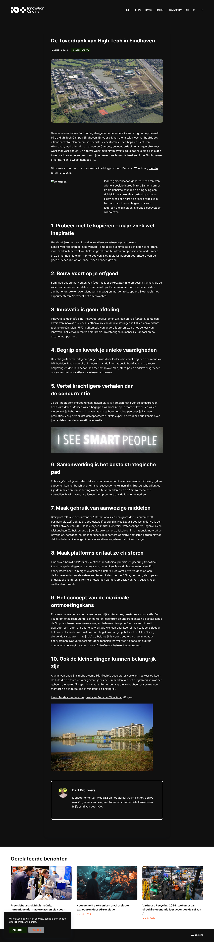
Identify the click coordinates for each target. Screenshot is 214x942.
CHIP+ (138, 10)
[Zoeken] (202, 10)
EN (194, 10)
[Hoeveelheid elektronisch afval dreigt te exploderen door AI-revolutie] (107, 883)
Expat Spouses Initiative (138, 521)
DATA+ (148, 10)
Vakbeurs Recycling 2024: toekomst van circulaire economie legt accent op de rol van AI (171, 909)
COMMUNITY (175, 10)
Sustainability (81, 50)
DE (187, 10)
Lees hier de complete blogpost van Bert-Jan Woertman (86, 697)
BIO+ (128, 10)
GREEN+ (160, 10)
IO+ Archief (197, 935)
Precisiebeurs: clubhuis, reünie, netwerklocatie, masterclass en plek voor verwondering (38, 909)
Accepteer (18, 929)
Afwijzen (36, 929)
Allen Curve (146, 632)
